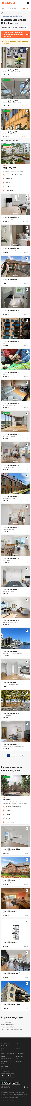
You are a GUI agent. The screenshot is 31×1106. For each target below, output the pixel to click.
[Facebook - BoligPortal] (3, 1075)
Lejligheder (9, 13)
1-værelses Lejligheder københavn (11, 1027)
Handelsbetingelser (6, 1058)
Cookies (3, 1056)
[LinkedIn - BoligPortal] (8, 1075)
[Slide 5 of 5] (17, 66)
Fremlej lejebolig (19, 1053)
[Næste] (26, 755)
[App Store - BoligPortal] (16, 1083)
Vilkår (16, 1058)
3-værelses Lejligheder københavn (11, 1029)
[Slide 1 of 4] (14, 368)
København (19, 13)
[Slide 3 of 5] (15, 66)
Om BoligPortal (5, 1045)
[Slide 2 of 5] (14, 66)
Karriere (3, 1063)
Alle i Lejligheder (6, 1022)
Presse (3, 1051)
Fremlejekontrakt (19, 1051)
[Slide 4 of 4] (16, 368)
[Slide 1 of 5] (13, 66)
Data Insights (4, 1069)
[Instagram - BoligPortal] (12, 1075)
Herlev (15, 27)
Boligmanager (4, 1066)
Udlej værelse (19, 1045)
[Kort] (28, 8)
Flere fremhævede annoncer (9, 140)
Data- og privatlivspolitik (7, 1053)
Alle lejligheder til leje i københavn (13, 16)
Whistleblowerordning (6, 1061)
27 (22, 755)
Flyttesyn (17, 1048)
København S (6, 27)
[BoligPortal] (8, 3)
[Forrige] (5, 755)
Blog (2, 1048)
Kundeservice (19, 1056)
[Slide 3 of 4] (15, 368)
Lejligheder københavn (8, 1024)
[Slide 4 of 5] (16, 66)
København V (23, 27)
